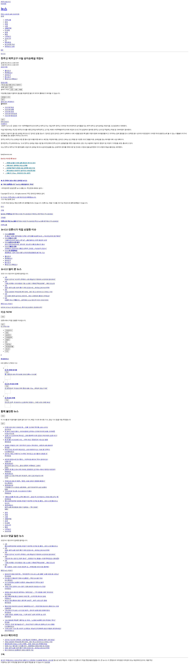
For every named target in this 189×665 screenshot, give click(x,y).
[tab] (8, 20)
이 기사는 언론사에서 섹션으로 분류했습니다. (18, 197)
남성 (6, 87)
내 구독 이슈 (5, 326)
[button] (8, 70)
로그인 (3, 660)
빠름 (20, 89)
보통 (16, 89)
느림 (11, 89)
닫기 (2, 206)
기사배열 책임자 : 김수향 (44, 660)
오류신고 (25, 660)
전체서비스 (10, 660)
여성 (11, 87)
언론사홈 (4, 225)
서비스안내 (18, 660)
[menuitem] (96, 71)
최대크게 (14, 115)
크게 (12, 111)
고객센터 (32, 660)
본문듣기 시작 (6, 97)
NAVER (47, 662)
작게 (12, 107)
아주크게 (14, 113)
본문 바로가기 (6, 2)
